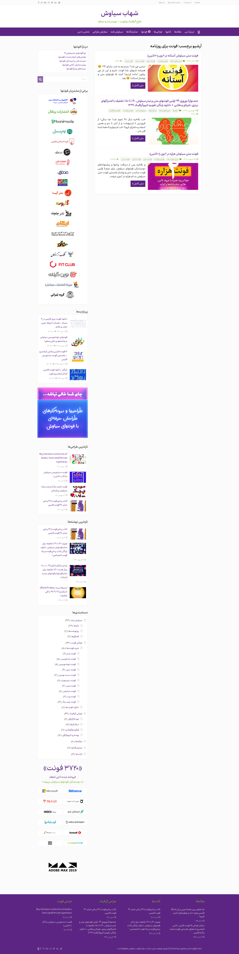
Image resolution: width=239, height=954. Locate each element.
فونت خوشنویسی (67, 664)
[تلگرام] (58, 3)
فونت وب (129, 61)
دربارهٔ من (189, 32)
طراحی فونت (163, 61)
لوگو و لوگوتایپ (72, 730)
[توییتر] (52, 3)
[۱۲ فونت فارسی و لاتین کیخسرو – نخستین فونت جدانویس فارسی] (78, 356)
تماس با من (83, 32)
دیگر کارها (153, 111)
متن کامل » (138, 86)
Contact (188, 2)
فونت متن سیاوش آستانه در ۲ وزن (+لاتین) (172, 55)
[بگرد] (40, 79)
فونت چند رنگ (69, 702)
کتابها (168, 32)
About (162, 2)
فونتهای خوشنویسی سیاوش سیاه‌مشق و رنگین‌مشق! (53, 339)
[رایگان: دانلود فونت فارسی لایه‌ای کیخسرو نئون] (78, 374)
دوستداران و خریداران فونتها (72, 61)
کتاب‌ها (79, 754)
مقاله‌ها (177, 32)
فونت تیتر (151, 61)
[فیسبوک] (39, 3)
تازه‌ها (175, 111)
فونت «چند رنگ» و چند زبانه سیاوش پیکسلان (54, 489)
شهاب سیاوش (119, 13)
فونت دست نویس (67, 675)
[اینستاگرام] (48, 3)
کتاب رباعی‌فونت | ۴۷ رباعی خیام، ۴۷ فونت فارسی (55, 503)
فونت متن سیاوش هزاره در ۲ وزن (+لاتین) (174, 154)
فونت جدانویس (68, 659)
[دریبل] (41, 3)
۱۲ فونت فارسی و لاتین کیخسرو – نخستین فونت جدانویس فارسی (53, 355)
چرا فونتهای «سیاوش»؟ (75, 53)
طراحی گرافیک (114, 111)
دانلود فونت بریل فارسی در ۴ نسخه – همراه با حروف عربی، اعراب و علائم (54, 323)
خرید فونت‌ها (176, 61)
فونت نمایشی (69, 691)
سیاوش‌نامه (117, 32)
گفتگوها (75, 637)
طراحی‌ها (158, 32)
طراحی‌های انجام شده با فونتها (72, 57)
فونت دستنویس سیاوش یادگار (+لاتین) (55, 474)
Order (197, 2)
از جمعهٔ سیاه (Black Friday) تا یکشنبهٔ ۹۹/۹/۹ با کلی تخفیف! (53, 592)
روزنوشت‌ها (73, 631)
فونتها (144, 32)
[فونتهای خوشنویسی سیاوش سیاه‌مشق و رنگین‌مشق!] (78, 342)
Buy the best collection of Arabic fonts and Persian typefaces (53, 458)
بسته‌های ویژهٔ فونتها (76, 69)
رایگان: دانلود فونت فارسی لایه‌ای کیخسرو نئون (55, 372)
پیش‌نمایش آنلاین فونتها (74, 65)
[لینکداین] (55, 3)
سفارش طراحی (100, 32)
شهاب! (199, 32)
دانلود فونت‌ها (72, 707)
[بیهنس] (45, 3)
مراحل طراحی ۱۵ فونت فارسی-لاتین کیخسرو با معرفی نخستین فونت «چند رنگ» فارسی (187, 929)
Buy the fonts (174, 2)
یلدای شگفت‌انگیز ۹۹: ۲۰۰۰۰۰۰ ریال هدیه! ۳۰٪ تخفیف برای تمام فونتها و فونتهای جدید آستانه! (54, 571)
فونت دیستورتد (68, 681)
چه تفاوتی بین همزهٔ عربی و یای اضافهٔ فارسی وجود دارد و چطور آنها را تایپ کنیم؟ (188, 913)
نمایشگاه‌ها (132, 32)
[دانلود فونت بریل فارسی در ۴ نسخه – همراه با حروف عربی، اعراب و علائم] (78, 323)
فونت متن (140, 61)
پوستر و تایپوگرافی (70, 735)
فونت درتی (71, 670)
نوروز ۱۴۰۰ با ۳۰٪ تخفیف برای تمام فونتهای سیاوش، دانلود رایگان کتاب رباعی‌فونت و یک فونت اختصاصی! (53, 549)
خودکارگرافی (73, 719)
